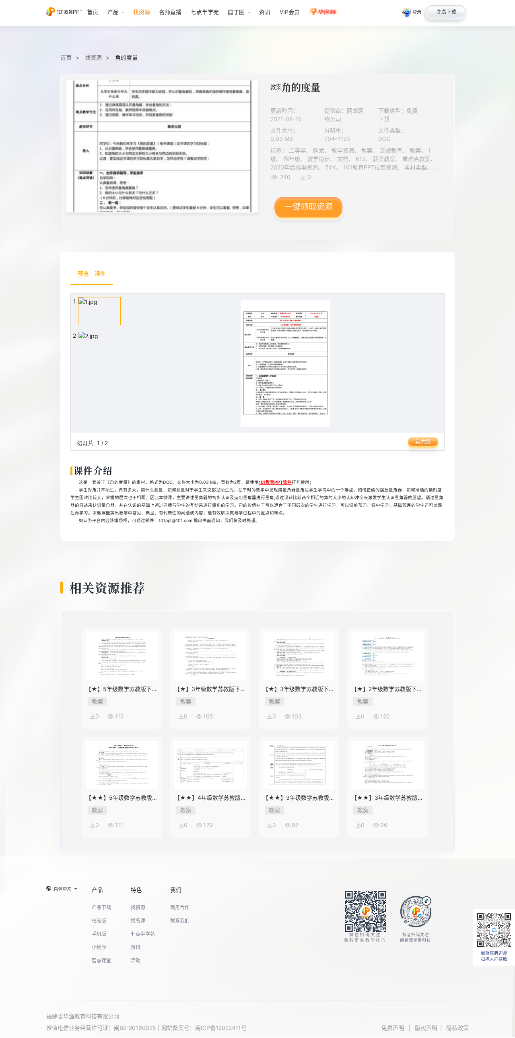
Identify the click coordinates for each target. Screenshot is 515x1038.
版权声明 (426, 1027)
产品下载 (101, 907)
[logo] (64, 12)
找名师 (138, 921)
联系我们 (180, 921)
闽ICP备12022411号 (221, 1027)
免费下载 (446, 12)
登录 (416, 12)
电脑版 (99, 921)
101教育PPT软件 (275, 482)
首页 (66, 57)
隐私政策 (457, 1027)
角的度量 (126, 57)
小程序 (99, 947)
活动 (135, 961)
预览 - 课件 (92, 273)
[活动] (324, 13)
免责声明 (393, 1027)
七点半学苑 (143, 934)
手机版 (99, 934)
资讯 (135, 947)
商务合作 (180, 907)
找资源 (93, 57)
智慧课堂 (101, 961)
